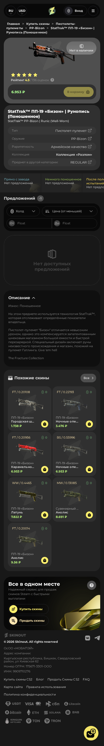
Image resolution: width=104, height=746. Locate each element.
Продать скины (31, 620)
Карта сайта (13, 687)
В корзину (75, 92)
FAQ (86, 679)
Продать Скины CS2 (63, 679)
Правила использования (46, 687)
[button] (91, 733)
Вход (79, 11)
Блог (40, 679)
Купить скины (30, 609)
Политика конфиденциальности (30, 694)
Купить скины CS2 (18, 679)
